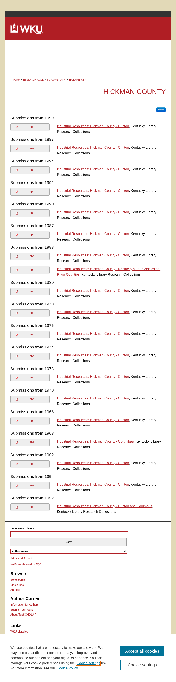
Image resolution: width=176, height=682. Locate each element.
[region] (88, 658)
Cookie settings (88, 663)
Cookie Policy (67, 668)
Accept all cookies (142, 651)
